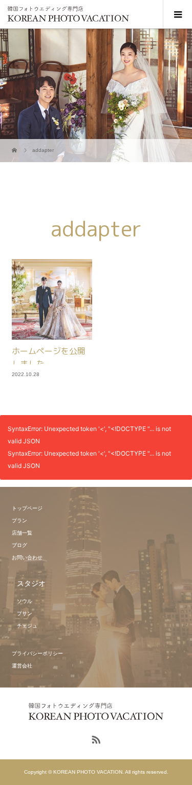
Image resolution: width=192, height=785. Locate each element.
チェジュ (27, 626)
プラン (19, 520)
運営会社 (22, 666)
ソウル (24, 601)
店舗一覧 (22, 533)
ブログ (19, 545)
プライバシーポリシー (37, 653)
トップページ (27, 508)
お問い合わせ (27, 557)
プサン (24, 613)
